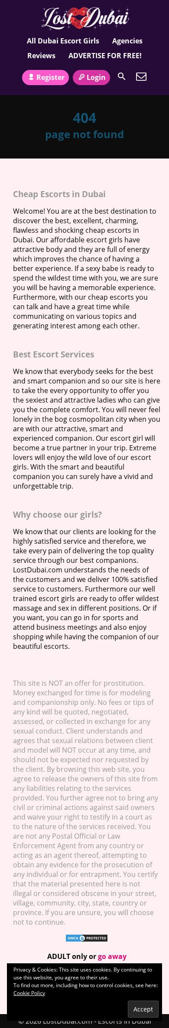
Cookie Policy (29, 993)
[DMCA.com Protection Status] (86, 940)
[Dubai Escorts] (85, 19)
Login (96, 77)
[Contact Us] (141, 76)
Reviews (41, 55)
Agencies (127, 41)
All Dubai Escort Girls (63, 41)
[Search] (122, 76)
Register (50, 77)
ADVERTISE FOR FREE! (105, 55)
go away (112, 956)
